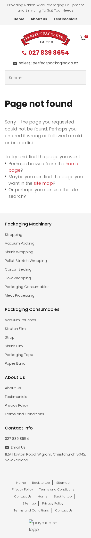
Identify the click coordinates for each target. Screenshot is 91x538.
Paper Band (15, 363)
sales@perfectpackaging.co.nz (48, 63)
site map (43, 183)
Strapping (13, 234)
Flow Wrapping (18, 277)
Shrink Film (14, 345)
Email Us (18, 447)
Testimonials (65, 19)
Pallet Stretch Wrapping (26, 260)
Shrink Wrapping (19, 251)
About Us (39, 19)
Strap (10, 337)
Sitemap (63, 482)
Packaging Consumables (27, 286)
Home (19, 19)
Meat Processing (19, 295)
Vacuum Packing (19, 243)
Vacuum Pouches (20, 319)
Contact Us (23, 496)
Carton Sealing (18, 269)
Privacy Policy (16, 405)
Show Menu (8, 37)
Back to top (41, 482)
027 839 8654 (48, 52)
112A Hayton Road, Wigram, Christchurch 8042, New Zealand (45, 457)
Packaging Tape (19, 354)
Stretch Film (15, 328)
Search (80, 77)
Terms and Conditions (24, 413)
